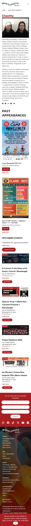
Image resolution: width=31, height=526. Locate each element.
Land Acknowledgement (10, 473)
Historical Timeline (9, 465)
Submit (15, 416)
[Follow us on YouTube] (22, 422)
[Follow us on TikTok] (13, 422)
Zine (3, 10)
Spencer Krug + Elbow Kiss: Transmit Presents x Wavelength (14, 304)
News (4, 456)
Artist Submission (8, 491)
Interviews (6, 458)
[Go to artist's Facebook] (6, 103)
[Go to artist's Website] (3, 103)
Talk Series (6, 445)
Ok (16, 523)
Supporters (6, 471)
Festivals (5, 441)
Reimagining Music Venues (11, 480)
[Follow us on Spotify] (27, 422)
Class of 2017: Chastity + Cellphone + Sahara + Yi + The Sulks (14, 222)
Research (5, 478)
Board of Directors (9, 469)
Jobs (4, 495)
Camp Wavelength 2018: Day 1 (12, 163)
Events (4, 436)
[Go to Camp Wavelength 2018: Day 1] (15, 160)
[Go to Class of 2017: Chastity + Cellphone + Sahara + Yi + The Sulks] (15, 218)
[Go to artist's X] (9, 103)
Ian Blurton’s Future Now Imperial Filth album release (14, 373)
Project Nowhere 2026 (12, 340)
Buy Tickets (7, 281)
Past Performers (14, 10)
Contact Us (6, 489)
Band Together (7, 482)
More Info (5, 173)
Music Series (6, 443)
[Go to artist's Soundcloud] (14, 103)
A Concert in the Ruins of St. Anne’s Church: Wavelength (15, 270)
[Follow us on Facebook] (8, 422)
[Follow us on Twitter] (18, 422)
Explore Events (9, 249)
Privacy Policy (7, 502)
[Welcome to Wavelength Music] (10, 4)
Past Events (6, 447)
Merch (4, 493)
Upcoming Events (8, 438)
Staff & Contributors (9, 467)
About (4, 462)
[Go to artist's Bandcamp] (11, 103)
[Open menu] (28, 4)
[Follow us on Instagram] (3, 422)
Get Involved (6, 486)
